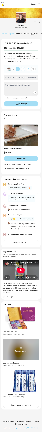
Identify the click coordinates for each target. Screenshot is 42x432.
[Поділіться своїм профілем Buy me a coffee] (39, 21)
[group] (21, 147)
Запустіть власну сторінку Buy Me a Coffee (20, 428)
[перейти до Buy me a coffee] (2, 4)
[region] (21, 74)
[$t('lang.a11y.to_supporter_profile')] (9, 209)
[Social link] (4, 297)
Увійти (33, 4)
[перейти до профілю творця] (21, 17)
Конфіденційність (24, 421)
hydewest (14, 215)
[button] (39, 4)
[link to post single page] (21, 321)
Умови (36, 421)
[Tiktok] (12, 297)
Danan (21, 25)
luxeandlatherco (17, 235)
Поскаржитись (21, 424)
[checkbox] (14, 97)
